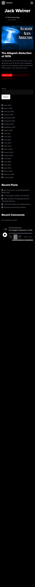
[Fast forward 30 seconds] (20, 237)
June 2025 (7, 136)
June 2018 (7, 162)
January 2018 (8, 177)
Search (4, 88)
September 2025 (9, 127)
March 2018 (8, 171)
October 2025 (9, 124)
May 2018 (7, 165)
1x (16, 237)
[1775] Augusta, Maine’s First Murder (16, 195)
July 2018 (7, 158)
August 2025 (8, 130)
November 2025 (9, 121)
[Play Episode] (5, 235)
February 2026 (9, 111)
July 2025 (7, 133)
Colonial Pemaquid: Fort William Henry (17, 204)
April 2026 (7, 105)
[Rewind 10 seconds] (11, 237)
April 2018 (7, 168)
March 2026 (8, 108)
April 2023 (7, 146)
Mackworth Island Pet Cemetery (15, 207)
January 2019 (8, 152)
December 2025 (9, 118)
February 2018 (9, 174)
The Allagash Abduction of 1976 (17, 54)
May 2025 (7, 140)
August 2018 (8, 155)
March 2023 (8, 149)
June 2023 (7, 143)
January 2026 (8, 114)
